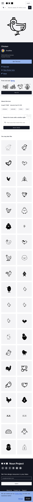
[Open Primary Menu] (3, 3)
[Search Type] (4, 7)
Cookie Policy (18, 493)
